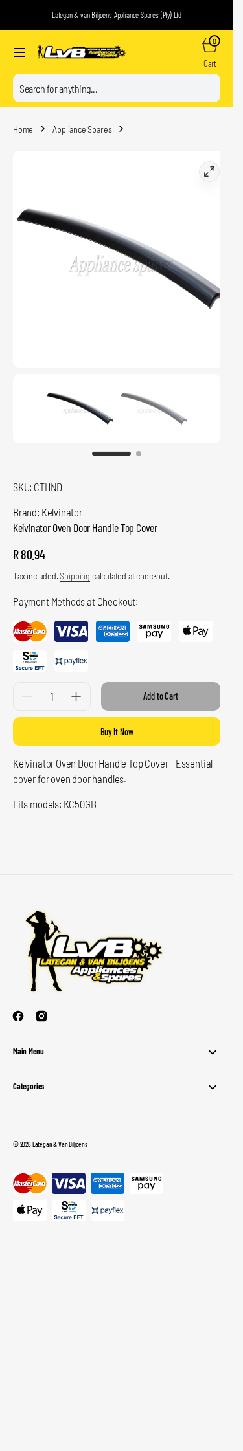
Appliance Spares (81, 129)
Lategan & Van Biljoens (59, 1131)
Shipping (75, 562)
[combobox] (116, 88)
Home (23, 129)
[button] (19, 52)
